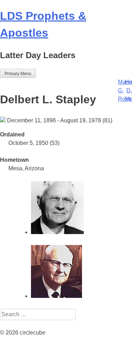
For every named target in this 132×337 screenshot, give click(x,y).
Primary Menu (18, 73)
